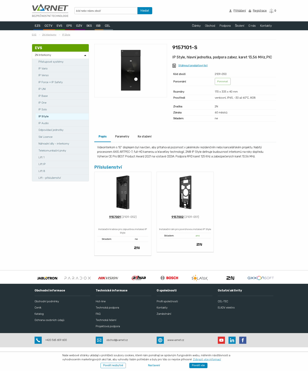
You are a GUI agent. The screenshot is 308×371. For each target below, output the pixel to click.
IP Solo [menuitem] (42, 109)
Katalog (39, 313)
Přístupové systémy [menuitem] (50, 61)
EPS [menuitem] (69, 25)
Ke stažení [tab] (145, 136)
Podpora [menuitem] (225, 25)
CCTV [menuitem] (48, 25)
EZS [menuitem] (37, 25)
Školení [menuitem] (239, 25)
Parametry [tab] (122, 136)
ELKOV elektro (226, 307)
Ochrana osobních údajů (49, 320)
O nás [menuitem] (252, 25)
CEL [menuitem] (107, 25)
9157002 (177, 217)
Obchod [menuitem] (210, 25)
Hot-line (101, 301)
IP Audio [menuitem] (43, 123)
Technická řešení (106, 320)
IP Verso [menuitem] (43, 75)
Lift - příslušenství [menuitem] (49, 177)
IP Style (66, 34)
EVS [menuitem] (59, 25)
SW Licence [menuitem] (45, 137)
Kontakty (162, 307)
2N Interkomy (49, 34)
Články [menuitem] (196, 25)
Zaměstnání (164, 313)
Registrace (260, 10)
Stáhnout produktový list (193, 65)
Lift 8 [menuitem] (41, 171)
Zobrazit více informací (207, 359)
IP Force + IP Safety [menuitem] (50, 82)
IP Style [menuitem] (43, 116)
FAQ (98, 313)
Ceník (38, 307)
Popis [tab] (103, 136)
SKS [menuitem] (89, 25)
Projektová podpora (108, 326)
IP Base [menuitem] (43, 96)
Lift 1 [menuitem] (41, 157)
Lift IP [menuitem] (42, 164)
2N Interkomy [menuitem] (43, 55)
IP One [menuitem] (42, 102)
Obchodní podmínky (47, 301)
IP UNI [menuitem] (42, 89)
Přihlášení (239, 10)
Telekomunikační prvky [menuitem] (52, 150)
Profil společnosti (167, 301)
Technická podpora (107, 307)
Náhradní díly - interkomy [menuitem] (53, 143)
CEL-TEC (223, 301)
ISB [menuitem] (98, 25)
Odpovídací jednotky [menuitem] (50, 130)
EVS (34, 34)
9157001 (115, 217)
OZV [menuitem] (79, 25)
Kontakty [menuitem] (266, 25)
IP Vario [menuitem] (43, 68)
